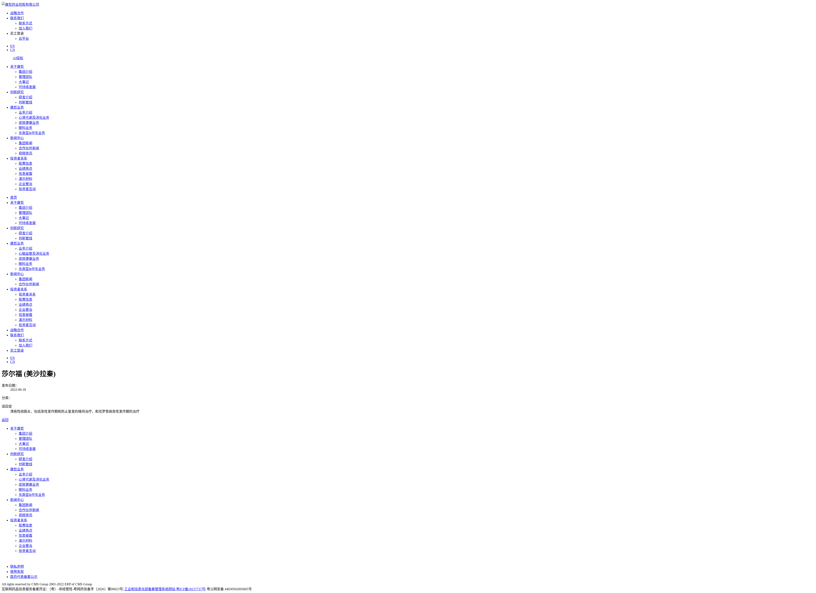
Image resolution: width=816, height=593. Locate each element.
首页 (13, 197)
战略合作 (17, 13)
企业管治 (25, 184)
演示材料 (25, 179)
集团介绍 (25, 72)
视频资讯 (25, 153)
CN (12, 50)
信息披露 (25, 173)
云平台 (24, 38)
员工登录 (17, 350)
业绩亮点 (25, 168)
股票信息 (25, 163)
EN (12, 46)
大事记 (24, 82)
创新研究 (17, 92)
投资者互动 (27, 189)
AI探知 (18, 58)
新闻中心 (17, 138)
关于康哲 (17, 66)
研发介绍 (25, 97)
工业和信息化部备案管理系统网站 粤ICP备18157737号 (164, 589)
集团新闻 (25, 143)
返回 (5, 420)
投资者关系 (18, 158)
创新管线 (25, 102)
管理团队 (25, 77)
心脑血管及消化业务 (34, 253)
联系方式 (25, 23)
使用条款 (17, 571)
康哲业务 (17, 107)
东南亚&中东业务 (32, 133)
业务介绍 (25, 112)
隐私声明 (17, 566)
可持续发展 (27, 87)
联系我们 (17, 18)
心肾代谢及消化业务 (34, 117)
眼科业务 (25, 128)
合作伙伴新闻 (29, 148)
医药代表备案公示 (23, 577)
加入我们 (25, 28)
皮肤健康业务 (29, 123)
